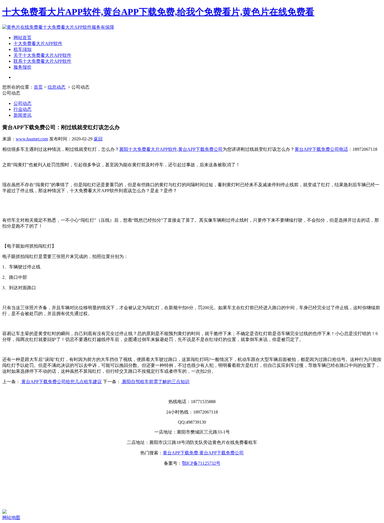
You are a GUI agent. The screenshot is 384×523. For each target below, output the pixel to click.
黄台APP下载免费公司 (200, 149)
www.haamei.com (32, 138)
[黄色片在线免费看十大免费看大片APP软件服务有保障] (58, 27)
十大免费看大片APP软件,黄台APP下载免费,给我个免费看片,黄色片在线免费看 (158, 12)
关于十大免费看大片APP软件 (42, 55)
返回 (98, 138)
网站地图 (11, 517)
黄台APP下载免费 (180, 452)
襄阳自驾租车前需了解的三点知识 (155, 381)
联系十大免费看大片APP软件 (42, 61)
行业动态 (22, 109)
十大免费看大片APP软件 (37, 43)
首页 (38, 87)
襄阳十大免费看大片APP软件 (148, 149)
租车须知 (22, 49)
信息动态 (56, 87)
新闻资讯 (22, 115)
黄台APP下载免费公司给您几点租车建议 (61, 381)
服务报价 (22, 67)
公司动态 (22, 103)
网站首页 (22, 37)
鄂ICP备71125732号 (201, 463)
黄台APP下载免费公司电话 (321, 149)
